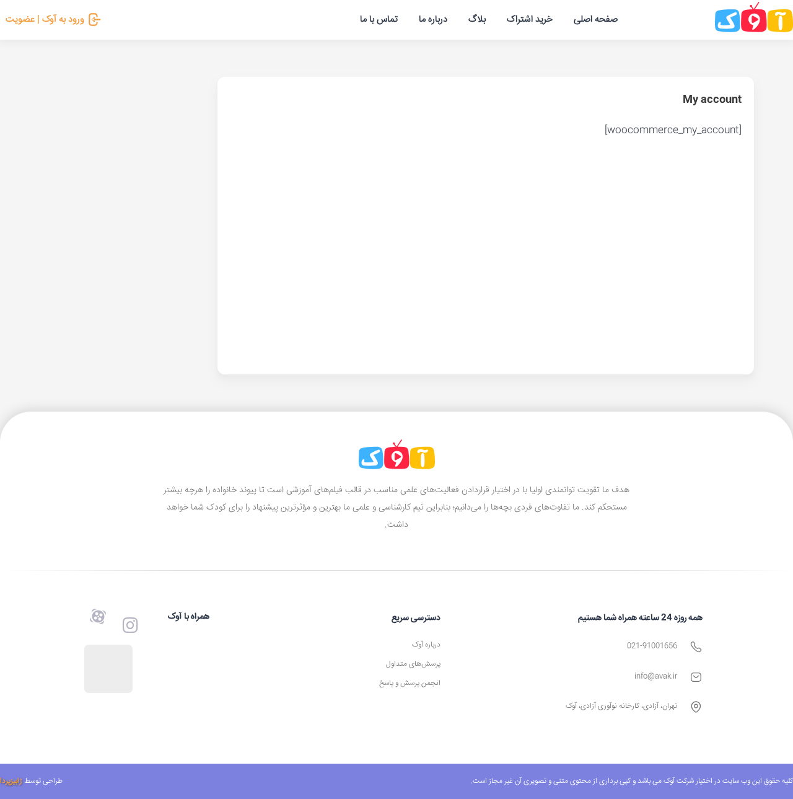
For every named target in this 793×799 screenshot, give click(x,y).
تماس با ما (379, 19)
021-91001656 (652, 646)
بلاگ (477, 19)
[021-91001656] (696, 646)
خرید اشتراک (530, 19)
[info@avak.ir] (696, 677)
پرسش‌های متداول (413, 664)
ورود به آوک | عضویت (45, 19)
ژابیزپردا (11, 781)
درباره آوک (426, 645)
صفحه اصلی (596, 19)
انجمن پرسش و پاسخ (409, 683)
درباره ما (433, 19)
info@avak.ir (655, 676)
